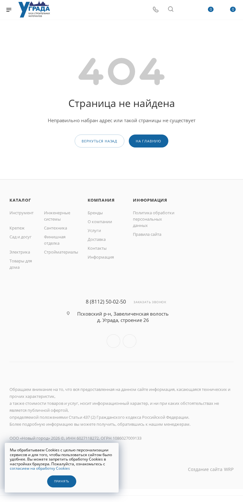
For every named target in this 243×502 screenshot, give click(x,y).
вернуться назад (99, 141)
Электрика (19, 252)
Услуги (94, 230)
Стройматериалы (61, 252)
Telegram (129, 341)
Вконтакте (113, 341)
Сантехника (55, 228)
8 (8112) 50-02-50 (106, 301)
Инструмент (21, 213)
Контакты (97, 248)
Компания (101, 200)
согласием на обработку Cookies (40, 468)
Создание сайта (205, 469)
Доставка (97, 239)
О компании (100, 221)
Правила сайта (147, 234)
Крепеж (17, 228)
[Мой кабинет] (186, 10)
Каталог (20, 200)
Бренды (95, 213)
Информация (101, 257)
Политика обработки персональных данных (153, 219)
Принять (62, 481)
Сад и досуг (20, 237)
